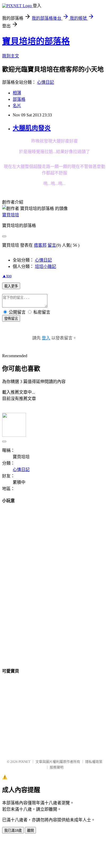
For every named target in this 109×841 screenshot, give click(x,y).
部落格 (19, 99)
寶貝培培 (10, 215)
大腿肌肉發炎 (32, 128)
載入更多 (11, 286)
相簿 (17, 93)
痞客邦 (40, 245)
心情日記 (45, 82)
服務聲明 (56, 767)
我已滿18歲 (13, 830)
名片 (17, 105)
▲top (7, 276)
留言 (52, 245)
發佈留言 (11, 319)
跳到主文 (10, 56)
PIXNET (24, 762)
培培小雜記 (45, 266)
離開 (30, 830)
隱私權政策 (93, 762)
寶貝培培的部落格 (36, 41)
